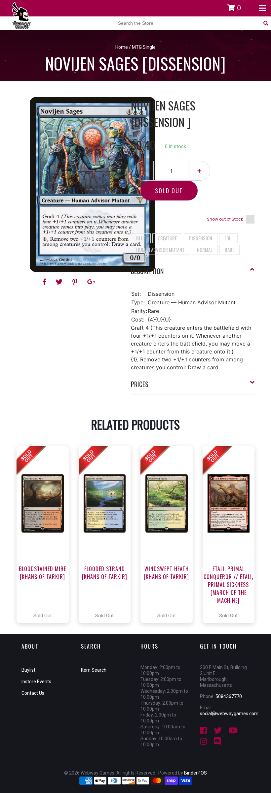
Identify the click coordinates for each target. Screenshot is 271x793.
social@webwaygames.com (229, 713)
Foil (228, 238)
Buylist (28, 670)
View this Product (45, 534)
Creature (167, 238)
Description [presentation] (147, 271)
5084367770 (228, 696)
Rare (229, 249)
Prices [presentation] (139, 384)
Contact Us (32, 693)
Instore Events (36, 681)
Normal (205, 249)
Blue (140, 238)
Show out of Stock (225, 219)
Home (121, 47)
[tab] (193, 273)
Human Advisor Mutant (160, 249)
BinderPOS (195, 773)
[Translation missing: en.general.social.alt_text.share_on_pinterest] (75, 282)
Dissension (200, 238)
